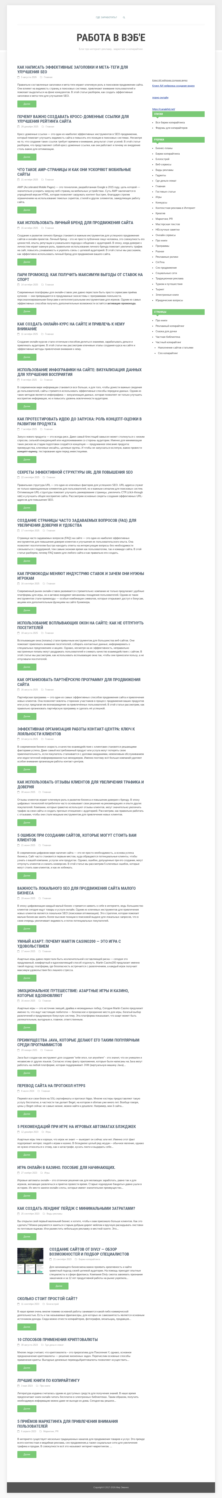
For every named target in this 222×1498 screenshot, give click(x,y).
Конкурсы (161, 202)
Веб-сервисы (163, 164)
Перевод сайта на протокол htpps (51, 1085)
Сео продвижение (166, 267)
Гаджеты (161, 175)
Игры (48, 1132)
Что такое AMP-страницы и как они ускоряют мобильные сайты (74, 172)
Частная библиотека (168, 337)
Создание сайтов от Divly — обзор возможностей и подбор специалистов (89, 1252)
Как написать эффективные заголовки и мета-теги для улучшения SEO (72, 70)
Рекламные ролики (167, 256)
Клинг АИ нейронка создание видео (169, 80)
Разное (160, 251)
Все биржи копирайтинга (170, 122)
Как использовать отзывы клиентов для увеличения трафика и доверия (80, 784)
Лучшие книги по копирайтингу (48, 1380)
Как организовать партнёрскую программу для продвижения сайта (78, 682)
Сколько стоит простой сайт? (47, 1298)
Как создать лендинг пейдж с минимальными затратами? (76, 1208)
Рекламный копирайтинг (170, 326)
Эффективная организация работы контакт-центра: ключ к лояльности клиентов (76, 731)
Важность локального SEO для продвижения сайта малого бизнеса (76, 891)
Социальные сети (166, 273)
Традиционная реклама (169, 278)
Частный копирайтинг (168, 342)
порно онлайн (160, 97)
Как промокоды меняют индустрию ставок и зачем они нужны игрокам (80, 576)
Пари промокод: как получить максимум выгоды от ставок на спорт (80, 277)
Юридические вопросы (169, 300)
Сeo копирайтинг (168, 353)
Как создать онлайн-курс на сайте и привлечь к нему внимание (71, 326)
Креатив (160, 213)
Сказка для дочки (166, 331)
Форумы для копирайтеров (171, 128)
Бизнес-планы (164, 148)
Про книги (45, 1385)
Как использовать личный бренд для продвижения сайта (75, 222)
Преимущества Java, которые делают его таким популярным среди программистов (78, 1042)
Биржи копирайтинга (89, 1259)
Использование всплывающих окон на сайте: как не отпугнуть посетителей (80, 625)
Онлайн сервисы (166, 235)
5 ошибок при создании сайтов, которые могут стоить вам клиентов (76, 838)
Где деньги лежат (54, 1345)
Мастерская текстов (168, 224)
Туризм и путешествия (169, 284)
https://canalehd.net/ (163, 109)
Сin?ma (160, 262)
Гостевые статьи (166, 191)
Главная (48, 77)
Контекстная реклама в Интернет (175, 208)
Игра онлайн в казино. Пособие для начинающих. (66, 1167)
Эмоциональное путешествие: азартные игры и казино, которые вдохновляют (73, 993)
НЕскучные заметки (168, 229)
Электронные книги (167, 294)
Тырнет (160, 289)
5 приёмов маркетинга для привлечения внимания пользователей (67, 1424)
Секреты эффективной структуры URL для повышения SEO (75, 472)
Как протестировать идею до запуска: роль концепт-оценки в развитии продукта (79, 421)
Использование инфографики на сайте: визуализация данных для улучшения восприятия (79, 372)
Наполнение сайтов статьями (175, 347)
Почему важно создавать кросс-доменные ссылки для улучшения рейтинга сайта (73, 119)
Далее (27, 104)
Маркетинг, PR (50, 1431)
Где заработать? (106, 17)
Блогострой (52, 1304)
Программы (162, 246)
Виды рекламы (54, 1213)
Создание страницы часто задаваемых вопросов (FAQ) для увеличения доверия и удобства (76, 523)
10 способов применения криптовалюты (57, 1339)
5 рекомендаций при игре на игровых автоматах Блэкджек (76, 1126)
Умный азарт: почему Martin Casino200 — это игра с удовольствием (69, 944)
